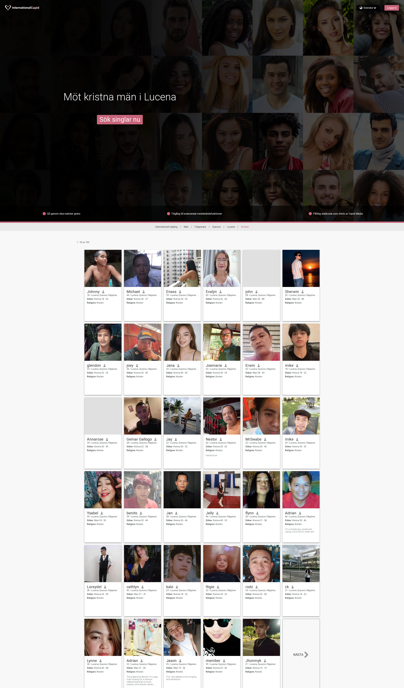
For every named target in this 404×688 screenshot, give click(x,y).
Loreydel (94, 587)
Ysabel (92, 513)
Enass (171, 291)
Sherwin (292, 291)
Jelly (210, 513)
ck (287, 587)
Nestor (211, 439)
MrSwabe (253, 439)
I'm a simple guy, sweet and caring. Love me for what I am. (300, 530)
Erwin (250, 365)
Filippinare (200, 226)
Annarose (95, 439)
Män (186, 226)
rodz (249, 587)
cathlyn (133, 587)
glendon (94, 365)
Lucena (231, 226)
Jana (170, 365)
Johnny (93, 291)
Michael (133, 291)
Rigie (210, 587)
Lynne (92, 660)
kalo (169, 587)
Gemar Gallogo (139, 439)
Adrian (290, 513)
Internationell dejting (166, 226)
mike (289, 365)
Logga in (391, 7)
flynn (249, 513)
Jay (169, 439)
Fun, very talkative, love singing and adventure (181, 678)
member (213, 660)
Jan (169, 513)
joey (130, 365)
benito (132, 513)
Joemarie (214, 365)
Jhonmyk (253, 660)
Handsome (211, 455)
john (249, 291)
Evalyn (211, 291)
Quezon (216, 226)
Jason (171, 660)
